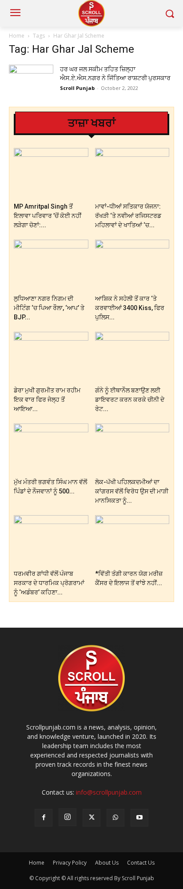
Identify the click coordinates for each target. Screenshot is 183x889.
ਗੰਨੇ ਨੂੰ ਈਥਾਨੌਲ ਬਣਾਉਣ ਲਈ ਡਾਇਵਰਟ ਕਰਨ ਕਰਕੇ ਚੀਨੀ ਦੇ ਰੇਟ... (129, 399)
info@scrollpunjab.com (109, 792)
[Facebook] (43, 818)
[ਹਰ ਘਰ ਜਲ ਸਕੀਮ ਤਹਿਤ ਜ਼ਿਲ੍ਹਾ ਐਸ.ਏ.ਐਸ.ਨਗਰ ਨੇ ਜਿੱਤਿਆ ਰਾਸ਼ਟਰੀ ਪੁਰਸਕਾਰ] (31, 80)
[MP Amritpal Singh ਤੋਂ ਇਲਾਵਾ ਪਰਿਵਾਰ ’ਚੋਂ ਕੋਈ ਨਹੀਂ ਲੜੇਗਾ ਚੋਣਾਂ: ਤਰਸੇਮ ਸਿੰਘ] (51, 173)
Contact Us (141, 862)
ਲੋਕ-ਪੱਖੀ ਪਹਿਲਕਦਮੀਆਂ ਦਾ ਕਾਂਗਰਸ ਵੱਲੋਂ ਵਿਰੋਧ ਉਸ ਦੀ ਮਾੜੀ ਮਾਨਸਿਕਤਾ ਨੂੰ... (131, 491)
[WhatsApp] (115, 818)
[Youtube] (139, 818)
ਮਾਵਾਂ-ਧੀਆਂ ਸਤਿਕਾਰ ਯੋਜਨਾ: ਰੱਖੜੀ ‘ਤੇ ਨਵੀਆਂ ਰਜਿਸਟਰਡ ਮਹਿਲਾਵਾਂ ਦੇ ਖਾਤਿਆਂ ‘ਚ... (128, 216)
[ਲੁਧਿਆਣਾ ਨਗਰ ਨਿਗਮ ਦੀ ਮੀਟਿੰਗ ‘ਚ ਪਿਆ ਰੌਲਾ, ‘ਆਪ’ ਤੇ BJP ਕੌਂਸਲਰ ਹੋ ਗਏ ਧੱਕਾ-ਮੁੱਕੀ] (51, 265)
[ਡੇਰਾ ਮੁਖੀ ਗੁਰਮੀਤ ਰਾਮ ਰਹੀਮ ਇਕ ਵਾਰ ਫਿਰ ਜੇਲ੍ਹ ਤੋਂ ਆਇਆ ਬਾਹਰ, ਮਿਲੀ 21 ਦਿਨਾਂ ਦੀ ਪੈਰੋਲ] (51, 357)
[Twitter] (91, 818)
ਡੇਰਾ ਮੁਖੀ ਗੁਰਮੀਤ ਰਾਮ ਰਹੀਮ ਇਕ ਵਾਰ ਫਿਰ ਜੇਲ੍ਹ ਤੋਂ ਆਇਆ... (47, 399)
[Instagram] (67, 817)
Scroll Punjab (77, 88)
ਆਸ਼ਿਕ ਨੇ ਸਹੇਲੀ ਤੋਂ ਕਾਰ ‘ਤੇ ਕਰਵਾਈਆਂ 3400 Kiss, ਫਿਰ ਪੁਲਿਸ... (129, 308)
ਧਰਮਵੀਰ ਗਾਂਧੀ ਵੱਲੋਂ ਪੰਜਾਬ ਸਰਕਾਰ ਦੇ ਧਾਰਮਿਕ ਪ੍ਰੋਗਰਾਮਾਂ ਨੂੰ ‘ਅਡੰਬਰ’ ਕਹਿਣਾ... (49, 583)
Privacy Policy (70, 862)
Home (16, 35)
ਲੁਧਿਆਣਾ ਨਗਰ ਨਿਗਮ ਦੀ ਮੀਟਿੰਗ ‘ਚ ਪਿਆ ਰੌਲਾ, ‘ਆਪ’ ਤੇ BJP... (49, 308)
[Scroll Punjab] (91, 13)
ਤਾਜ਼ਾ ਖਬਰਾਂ (91, 122)
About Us (107, 862)
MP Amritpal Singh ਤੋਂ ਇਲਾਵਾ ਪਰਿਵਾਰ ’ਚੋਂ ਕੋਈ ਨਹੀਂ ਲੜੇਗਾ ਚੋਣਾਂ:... (47, 216)
